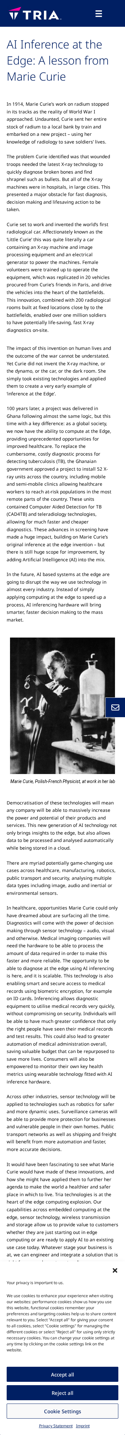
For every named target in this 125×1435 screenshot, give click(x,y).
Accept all (62, 1374)
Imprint (83, 1426)
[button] (115, 1269)
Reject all (62, 1393)
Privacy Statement (56, 1426)
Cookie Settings (62, 1411)
